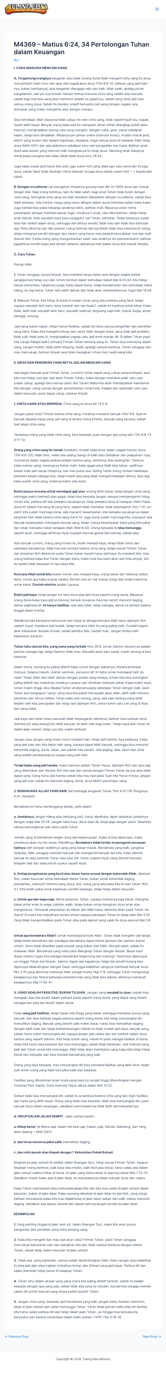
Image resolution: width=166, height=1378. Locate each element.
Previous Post (17, 1336)
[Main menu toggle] (157, 9)
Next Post (152, 1336)
